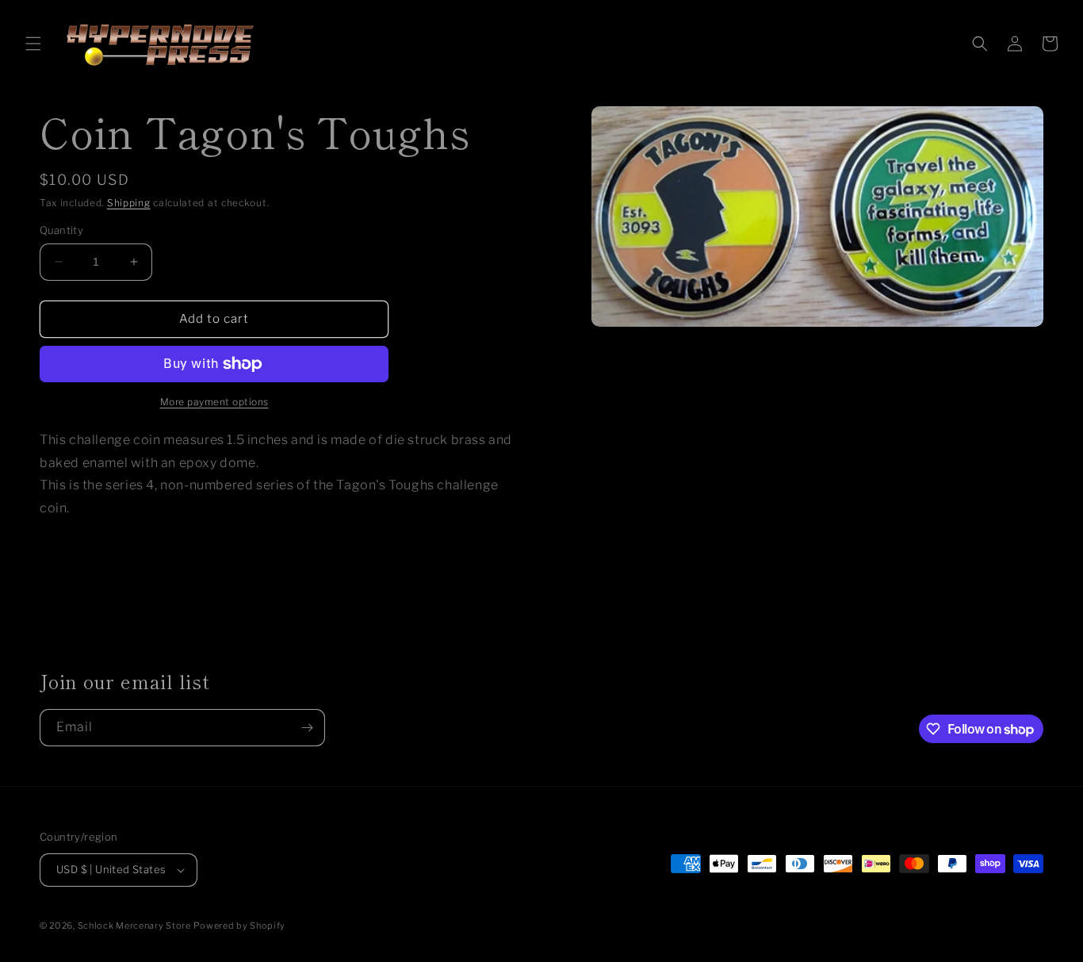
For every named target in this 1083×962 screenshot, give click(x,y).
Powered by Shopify (239, 925)
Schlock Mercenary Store (134, 925)
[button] (33, 43)
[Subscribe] (306, 727)
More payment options (214, 402)
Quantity (61, 230)
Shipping (129, 203)
